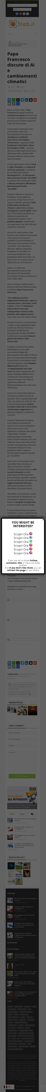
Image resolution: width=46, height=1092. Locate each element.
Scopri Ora (21, 534)
